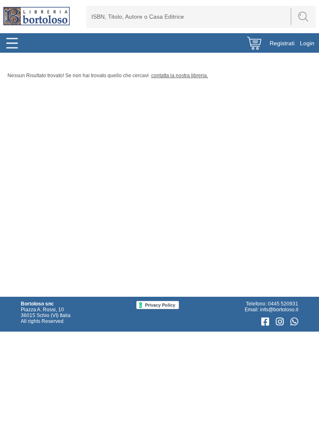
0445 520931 (283, 304)
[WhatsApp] (294, 322)
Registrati (282, 43)
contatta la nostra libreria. (179, 75)
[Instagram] (281, 322)
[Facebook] (266, 322)
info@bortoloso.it (279, 310)
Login (307, 43)
